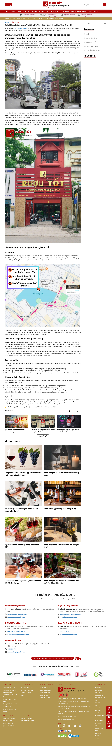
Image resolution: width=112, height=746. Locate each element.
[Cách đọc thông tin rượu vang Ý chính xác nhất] (69, 421)
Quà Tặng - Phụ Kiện (78, 11)
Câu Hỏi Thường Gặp (27, 690)
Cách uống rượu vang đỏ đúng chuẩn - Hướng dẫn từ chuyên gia (23, 581)
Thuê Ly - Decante (8, 723)
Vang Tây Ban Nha (100, 697)
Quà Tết (12, 11)
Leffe (96, 725)
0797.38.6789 (64, 632)
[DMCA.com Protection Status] (62, 736)
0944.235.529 (65, 614)
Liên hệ (8, 5)
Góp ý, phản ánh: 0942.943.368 (67, 716)
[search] (104, 4)
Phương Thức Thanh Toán (10, 704)
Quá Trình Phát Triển (27, 718)
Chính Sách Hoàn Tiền (9, 687)
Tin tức (96, 11)
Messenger (109, 728)
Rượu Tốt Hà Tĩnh (44, 695)
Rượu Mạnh (22, 11)
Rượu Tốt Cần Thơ (44, 697)
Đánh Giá (23, 695)
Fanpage (109, 718)
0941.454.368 (12, 614)
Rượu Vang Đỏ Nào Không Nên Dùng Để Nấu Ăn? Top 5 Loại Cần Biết (61, 581)
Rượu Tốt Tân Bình (44, 692)
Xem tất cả (43, 436)
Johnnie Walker (99, 728)
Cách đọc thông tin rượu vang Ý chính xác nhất (68, 431)
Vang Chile (97, 708)
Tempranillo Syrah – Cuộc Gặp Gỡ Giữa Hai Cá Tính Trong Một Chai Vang (23, 473)
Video (90, 11)
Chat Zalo (109, 723)
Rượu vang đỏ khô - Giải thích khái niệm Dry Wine (61, 473)
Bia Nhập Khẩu (43, 11)
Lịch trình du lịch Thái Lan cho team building (15, 431)
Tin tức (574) (88, 34)
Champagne (65, 11)
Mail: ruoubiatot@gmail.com (66, 719)
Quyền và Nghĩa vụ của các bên (9, 710)
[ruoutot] (56, 5)
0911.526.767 (11, 632)
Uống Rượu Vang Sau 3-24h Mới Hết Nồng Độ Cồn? (61, 545)
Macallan (97, 735)
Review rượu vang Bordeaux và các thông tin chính (43, 431)
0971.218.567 (21, 632)
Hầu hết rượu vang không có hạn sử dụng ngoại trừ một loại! (21, 509)
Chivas (96, 730)
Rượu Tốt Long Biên (45, 690)
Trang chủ (7, 18)
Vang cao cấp (98, 690)
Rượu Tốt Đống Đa (44, 687)
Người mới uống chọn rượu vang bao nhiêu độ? (22, 545)
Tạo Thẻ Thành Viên (8, 725)
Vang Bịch (54, 11)
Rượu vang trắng (99, 715)
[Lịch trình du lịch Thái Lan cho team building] (16, 421)
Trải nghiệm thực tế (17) (91, 46)
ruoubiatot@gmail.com (16, 617)
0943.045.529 (76, 614)
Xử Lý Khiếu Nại (7, 706)
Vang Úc (97, 700)
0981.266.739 (12, 649)
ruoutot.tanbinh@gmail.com (18, 634)
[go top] (109, 742)
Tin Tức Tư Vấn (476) (90, 42)
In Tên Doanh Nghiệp (9, 718)
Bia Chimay (98, 723)
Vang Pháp (98, 702)
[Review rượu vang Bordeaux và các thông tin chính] (43, 421)
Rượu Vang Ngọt (99, 695)
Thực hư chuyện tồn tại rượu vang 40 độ (60, 508)
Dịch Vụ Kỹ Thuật (26, 692)
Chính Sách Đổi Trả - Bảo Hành (10, 696)
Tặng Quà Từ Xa (7, 720)
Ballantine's (98, 733)
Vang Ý (96, 705)
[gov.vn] (73, 736)
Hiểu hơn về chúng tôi (19, 18)
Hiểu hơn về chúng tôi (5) (92, 50)
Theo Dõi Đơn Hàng (27, 687)
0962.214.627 (22, 614)
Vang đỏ (97, 718)
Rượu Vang (32, 11)
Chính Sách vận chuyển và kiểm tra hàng (9, 691)
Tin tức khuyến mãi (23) (91, 38)
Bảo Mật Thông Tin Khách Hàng (10, 700)
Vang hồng (98, 713)
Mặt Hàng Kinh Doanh (27, 720)
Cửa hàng (109, 714)
